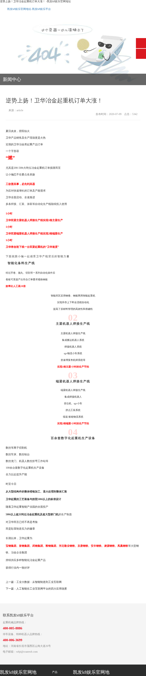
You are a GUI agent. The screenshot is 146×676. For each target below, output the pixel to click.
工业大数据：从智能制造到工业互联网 (39, 582)
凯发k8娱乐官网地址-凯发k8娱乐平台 (29, 9)
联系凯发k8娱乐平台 (18, 615)
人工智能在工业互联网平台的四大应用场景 (41, 588)
